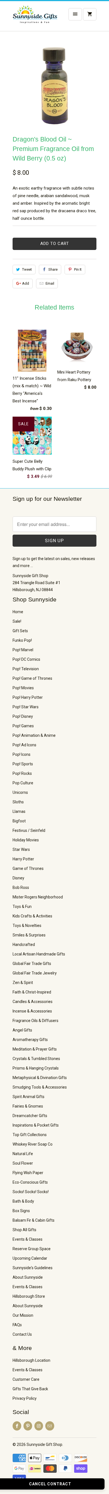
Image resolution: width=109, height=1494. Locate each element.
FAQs (17, 1325)
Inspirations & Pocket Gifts (36, 1125)
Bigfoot (19, 821)
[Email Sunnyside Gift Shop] (49, 1426)
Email (50, 283)
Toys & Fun (22, 906)
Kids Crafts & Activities (32, 916)
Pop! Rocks (22, 773)
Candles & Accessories (33, 1001)
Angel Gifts (22, 1030)
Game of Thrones (28, 868)
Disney (18, 878)
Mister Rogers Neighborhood (38, 897)
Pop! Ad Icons (24, 745)
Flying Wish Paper (28, 1172)
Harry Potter (23, 859)
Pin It (78, 269)
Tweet (27, 269)
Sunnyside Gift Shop (44, 1444)
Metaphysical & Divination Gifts (40, 1077)
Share (53, 269)
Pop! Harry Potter (28, 697)
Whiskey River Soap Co (33, 1144)
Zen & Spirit (23, 982)
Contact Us (22, 1334)
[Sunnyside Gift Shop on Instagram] (38, 1426)
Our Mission (23, 1315)
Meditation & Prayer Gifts (35, 1049)
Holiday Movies (26, 840)
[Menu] (75, 14)
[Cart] (89, 14)
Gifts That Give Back (30, 1389)
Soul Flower (23, 1163)
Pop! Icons (21, 754)
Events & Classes (27, 1239)
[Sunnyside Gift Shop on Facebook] (17, 1426)
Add (25, 283)
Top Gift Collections (30, 1134)
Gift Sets (20, 631)
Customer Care (26, 1379)
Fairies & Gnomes (28, 1106)
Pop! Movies (23, 688)
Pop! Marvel (23, 650)
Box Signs (21, 1211)
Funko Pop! (22, 640)
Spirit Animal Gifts (28, 1096)
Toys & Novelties (27, 925)
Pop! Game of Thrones (32, 678)
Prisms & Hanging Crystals (36, 1068)
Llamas (19, 811)
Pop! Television (26, 669)
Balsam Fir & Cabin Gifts (33, 1220)
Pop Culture (23, 783)
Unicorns (20, 792)
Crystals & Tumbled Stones (36, 1058)
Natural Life (23, 1153)
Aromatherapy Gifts (30, 1039)
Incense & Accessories (32, 1011)
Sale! (17, 621)
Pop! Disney (23, 716)
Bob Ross (21, 887)
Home (18, 612)
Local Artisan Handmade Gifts (39, 954)
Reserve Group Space (32, 1249)
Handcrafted (24, 944)
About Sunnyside (28, 1277)
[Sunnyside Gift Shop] (35, 18)
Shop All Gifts (24, 1230)
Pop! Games (23, 726)
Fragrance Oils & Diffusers (35, 1020)
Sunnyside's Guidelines (33, 1268)
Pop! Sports (23, 764)
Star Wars (21, 849)
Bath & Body (23, 1201)
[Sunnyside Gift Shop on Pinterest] (27, 1426)
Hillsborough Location (31, 1360)
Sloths (18, 802)
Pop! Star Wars (26, 707)
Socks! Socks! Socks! (31, 1191)
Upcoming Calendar (30, 1258)
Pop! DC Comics (26, 659)
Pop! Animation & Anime (34, 735)
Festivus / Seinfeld (29, 830)
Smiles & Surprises (29, 935)
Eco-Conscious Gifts (30, 1182)
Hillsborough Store (29, 1296)
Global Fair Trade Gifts (32, 963)
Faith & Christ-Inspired (32, 992)
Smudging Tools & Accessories (40, 1087)
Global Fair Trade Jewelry (35, 973)
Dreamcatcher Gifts (30, 1115)
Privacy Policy (25, 1398)
